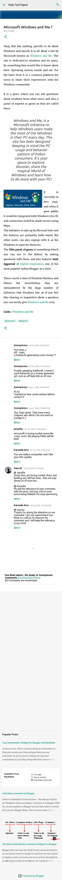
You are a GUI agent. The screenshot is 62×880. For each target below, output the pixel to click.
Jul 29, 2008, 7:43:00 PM (39, 345)
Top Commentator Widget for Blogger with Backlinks (28, 743)
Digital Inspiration (31, 263)
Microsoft (10, 321)
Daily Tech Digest (18, 4)
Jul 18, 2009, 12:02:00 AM (35, 429)
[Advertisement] (31, 627)
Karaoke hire (21, 450)
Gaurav (18, 468)
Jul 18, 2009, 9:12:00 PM (33, 468)
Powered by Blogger (33, 875)
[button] (5, 37)
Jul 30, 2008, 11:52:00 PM (39, 366)
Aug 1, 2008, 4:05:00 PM (39, 387)
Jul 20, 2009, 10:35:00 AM (40, 505)
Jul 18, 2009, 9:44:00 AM (40, 450)
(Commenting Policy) (29, 577)
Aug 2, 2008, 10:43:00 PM (39, 408)
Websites (23, 321)
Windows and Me (41, 55)
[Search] (58, 4)
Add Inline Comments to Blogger (18, 793)
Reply (17, 360)
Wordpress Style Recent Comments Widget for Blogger (29, 844)
